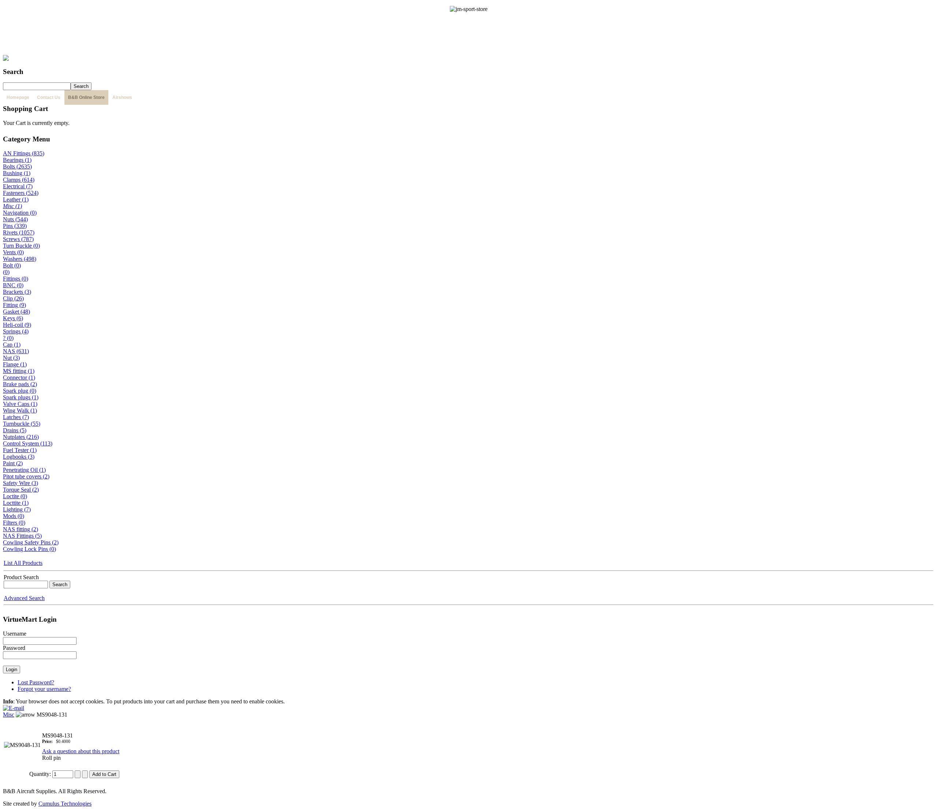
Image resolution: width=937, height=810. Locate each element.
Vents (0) (13, 252)
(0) (6, 272)
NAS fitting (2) (20, 529)
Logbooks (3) (18, 457)
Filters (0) (14, 522)
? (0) (8, 338)
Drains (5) (14, 430)
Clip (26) (13, 298)
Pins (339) (15, 226)
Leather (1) (16, 199)
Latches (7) (16, 417)
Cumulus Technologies (65, 803)
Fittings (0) (15, 278)
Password (14, 648)
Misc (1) (12, 206)
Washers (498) (19, 259)
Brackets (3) (17, 292)
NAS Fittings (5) (22, 536)
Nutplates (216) (21, 437)
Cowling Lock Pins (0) (29, 549)
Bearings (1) (17, 160)
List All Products (23, 563)
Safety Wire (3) (20, 483)
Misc (8, 714)
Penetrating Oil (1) (24, 470)
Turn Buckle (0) (21, 246)
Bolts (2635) (17, 166)
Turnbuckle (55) (21, 424)
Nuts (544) (15, 219)
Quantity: (40, 774)
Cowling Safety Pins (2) (31, 542)
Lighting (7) (17, 509)
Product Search (21, 577)
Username (14, 633)
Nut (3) (11, 358)
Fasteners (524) (20, 193)
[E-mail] (13, 706)
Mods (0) (13, 516)
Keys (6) (13, 318)
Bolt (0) (12, 265)
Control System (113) (27, 443)
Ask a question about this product (80, 751)
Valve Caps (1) (20, 404)
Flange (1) (15, 364)
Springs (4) (16, 331)
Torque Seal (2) (21, 490)
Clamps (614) (18, 180)
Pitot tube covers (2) (26, 476)
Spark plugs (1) (20, 397)
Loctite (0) (15, 496)
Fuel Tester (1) (20, 450)
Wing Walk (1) (20, 410)
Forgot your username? (44, 689)
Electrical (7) (18, 186)
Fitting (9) (14, 305)
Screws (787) (18, 239)
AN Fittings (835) (23, 153)
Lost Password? (36, 682)
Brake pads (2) (20, 384)
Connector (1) (19, 377)
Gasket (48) (16, 311)
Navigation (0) (20, 213)
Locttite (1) (16, 503)
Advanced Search (24, 598)
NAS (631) (16, 351)
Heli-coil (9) (17, 325)
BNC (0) (13, 285)
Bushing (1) (16, 173)
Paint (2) (13, 463)
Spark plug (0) (19, 391)
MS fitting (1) (18, 371)
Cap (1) (11, 344)
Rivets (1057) (18, 232)
